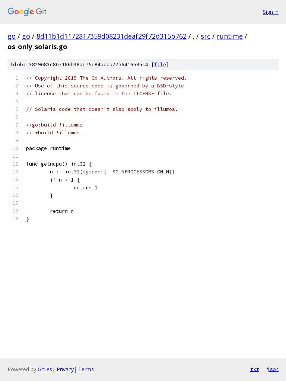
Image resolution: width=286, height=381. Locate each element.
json (273, 369)
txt (254, 369)
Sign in (271, 11)
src (205, 36)
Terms (86, 369)
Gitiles (45, 369)
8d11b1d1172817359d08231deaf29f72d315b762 (111, 36)
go (11, 36)
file (160, 64)
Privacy (65, 369)
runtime (230, 36)
